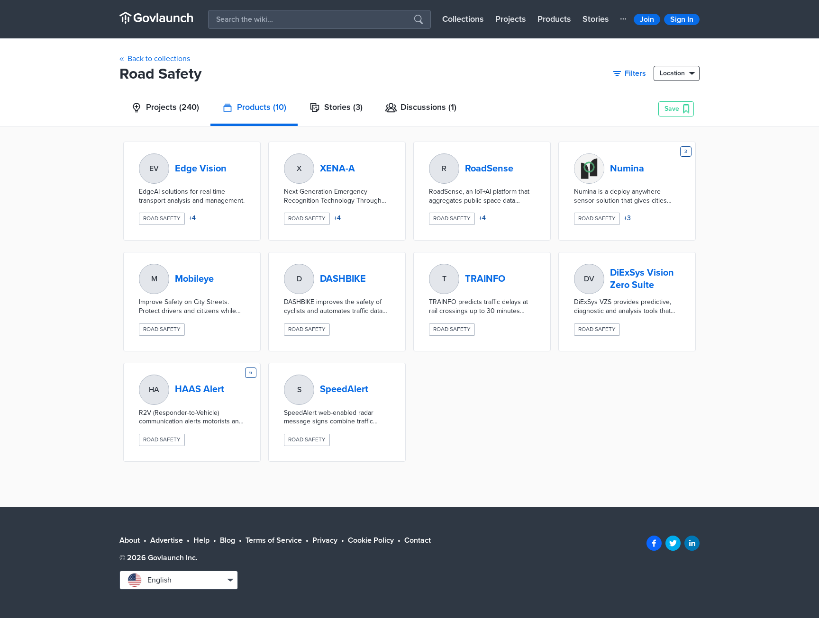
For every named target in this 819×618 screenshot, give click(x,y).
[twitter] (673, 543)
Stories (595, 19)
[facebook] (654, 543)
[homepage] (156, 17)
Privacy (324, 540)
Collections (463, 19)
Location (672, 73)
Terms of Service (274, 540)
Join (647, 19)
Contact (417, 540)
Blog (227, 540)
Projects (510, 19)
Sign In (681, 19)
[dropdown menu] (623, 19)
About (129, 540)
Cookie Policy (371, 540)
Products (554, 19)
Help (201, 540)
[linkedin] (692, 543)
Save (671, 109)
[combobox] (178, 580)
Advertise (166, 540)
